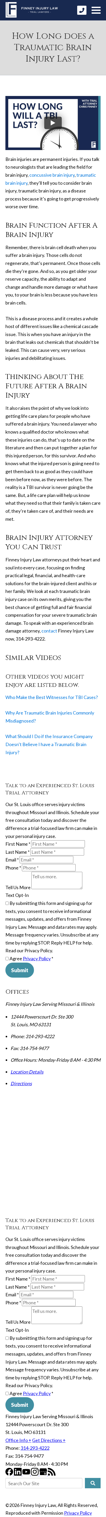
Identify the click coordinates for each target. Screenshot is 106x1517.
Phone (13, 868)
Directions (21, 1083)
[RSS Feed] (52, 1474)
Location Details (27, 1072)
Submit (19, 970)
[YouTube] (26, 1474)
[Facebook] (9, 1474)
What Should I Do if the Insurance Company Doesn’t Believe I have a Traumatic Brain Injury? (49, 744)
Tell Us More (18, 887)
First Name (17, 844)
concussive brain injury (52, 175)
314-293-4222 (35, 1448)
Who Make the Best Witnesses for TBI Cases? (51, 697)
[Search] (93, 1483)
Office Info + (18, 1440)
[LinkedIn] (18, 1474)
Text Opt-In (17, 895)
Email (12, 859)
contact (49, 631)
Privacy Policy (37, 958)
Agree (31, 958)
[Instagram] (35, 1474)
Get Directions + (49, 1440)
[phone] (81, 10)
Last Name (17, 852)
